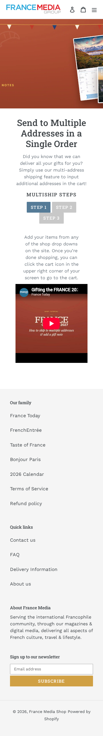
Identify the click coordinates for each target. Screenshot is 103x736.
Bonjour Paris (25, 459)
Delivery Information (34, 569)
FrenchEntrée (26, 430)
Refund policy (26, 503)
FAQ (15, 554)
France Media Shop (47, 711)
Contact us (23, 540)
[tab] (38, 207)
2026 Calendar (27, 474)
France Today (25, 415)
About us (20, 584)
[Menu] (94, 9)
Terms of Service (29, 489)
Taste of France (28, 445)
